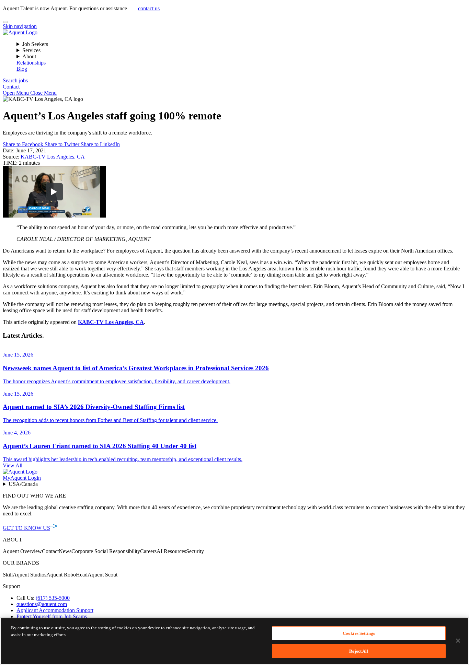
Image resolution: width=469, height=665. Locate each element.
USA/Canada (23, 484)
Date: (8, 150)
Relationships (31, 63)
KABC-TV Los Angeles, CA (53, 157)
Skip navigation (20, 26)
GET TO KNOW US (26, 528)
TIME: (11, 163)
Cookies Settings (359, 633)
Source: (11, 157)
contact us (149, 8)
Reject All (358, 650)
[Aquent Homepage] (20, 32)
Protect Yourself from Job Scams (51, 616)
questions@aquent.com (41, 604)
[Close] (5, 22)
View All (12, 465)
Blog (21, 69)
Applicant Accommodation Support (54, 610)
